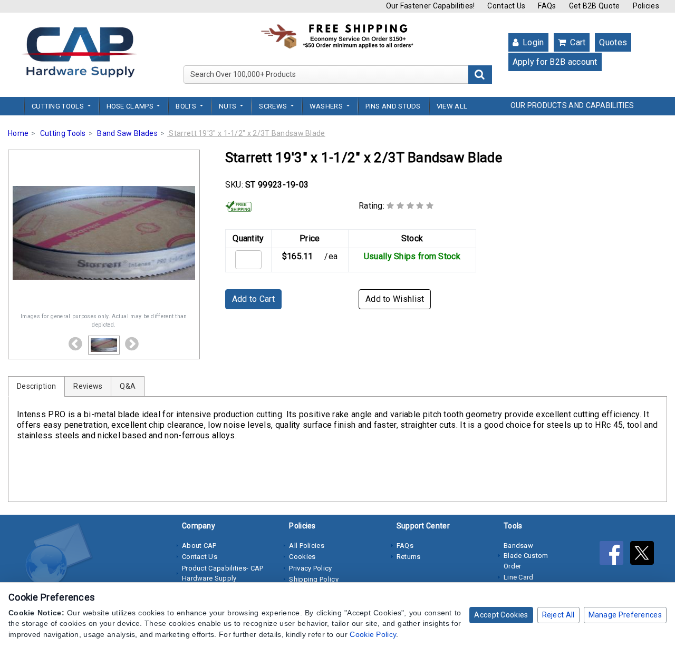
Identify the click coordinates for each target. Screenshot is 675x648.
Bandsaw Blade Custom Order (526, 556)
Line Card (519, 577)
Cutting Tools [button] (58, 106)
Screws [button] (273, 106)
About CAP (199, 545)
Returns (409, 557)
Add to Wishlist (395, 299)
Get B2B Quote (594, 6)
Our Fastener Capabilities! (430, 6)
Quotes (613, 42)
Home (18, 133)
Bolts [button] (187, 106)
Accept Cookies (501, 615)
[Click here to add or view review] (410, 206)
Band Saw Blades (127, 133)
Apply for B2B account (555, 62)
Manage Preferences (625, 615)
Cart (577, 42)
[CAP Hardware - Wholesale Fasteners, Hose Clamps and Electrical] (79, 51)
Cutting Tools (63, 133)
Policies (646, 6)
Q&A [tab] (128, 386)
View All (452, 106)
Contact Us (506, 6)
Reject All (558, 615)
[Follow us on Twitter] (644, 555)
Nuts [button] (229, 106)
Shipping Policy (314, 579)
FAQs (547, 6)
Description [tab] (36, 386)
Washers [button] (327, 106)
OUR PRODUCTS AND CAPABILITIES (572, 105)
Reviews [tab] (87, 386)
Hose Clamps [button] (131, 106)
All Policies (306, 545)
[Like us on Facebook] (615, 555)
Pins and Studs (393, 106)
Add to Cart (253, 299)
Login (532, 42)
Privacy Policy (310, 568)
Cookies (302, 557)
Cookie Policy (373, 634)
